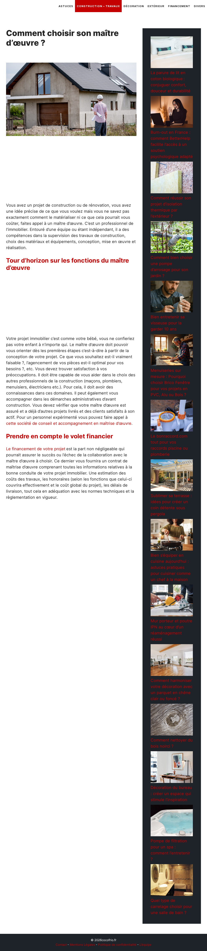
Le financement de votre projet (35, 448)
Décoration (134, 6)
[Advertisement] (71, 172)
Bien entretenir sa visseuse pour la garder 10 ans (168, 323)
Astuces (66, 6)
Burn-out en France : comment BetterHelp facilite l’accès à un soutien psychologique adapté (172, 144)
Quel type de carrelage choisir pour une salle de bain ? (171, 906)
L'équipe (145, 945)
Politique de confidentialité (117, 945)
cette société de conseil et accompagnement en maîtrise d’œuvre (68, 423)
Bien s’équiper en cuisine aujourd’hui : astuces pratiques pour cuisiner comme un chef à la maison (171, 567)
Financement (179, 6)
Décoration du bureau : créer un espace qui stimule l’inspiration (171, 793)
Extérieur (156, 6)
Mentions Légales (82, 945)
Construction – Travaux (98, 6)
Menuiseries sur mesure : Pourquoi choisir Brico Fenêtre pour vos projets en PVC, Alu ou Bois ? (170, 382)
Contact (61, 945)
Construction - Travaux (30, 567)
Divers (199, 6)
